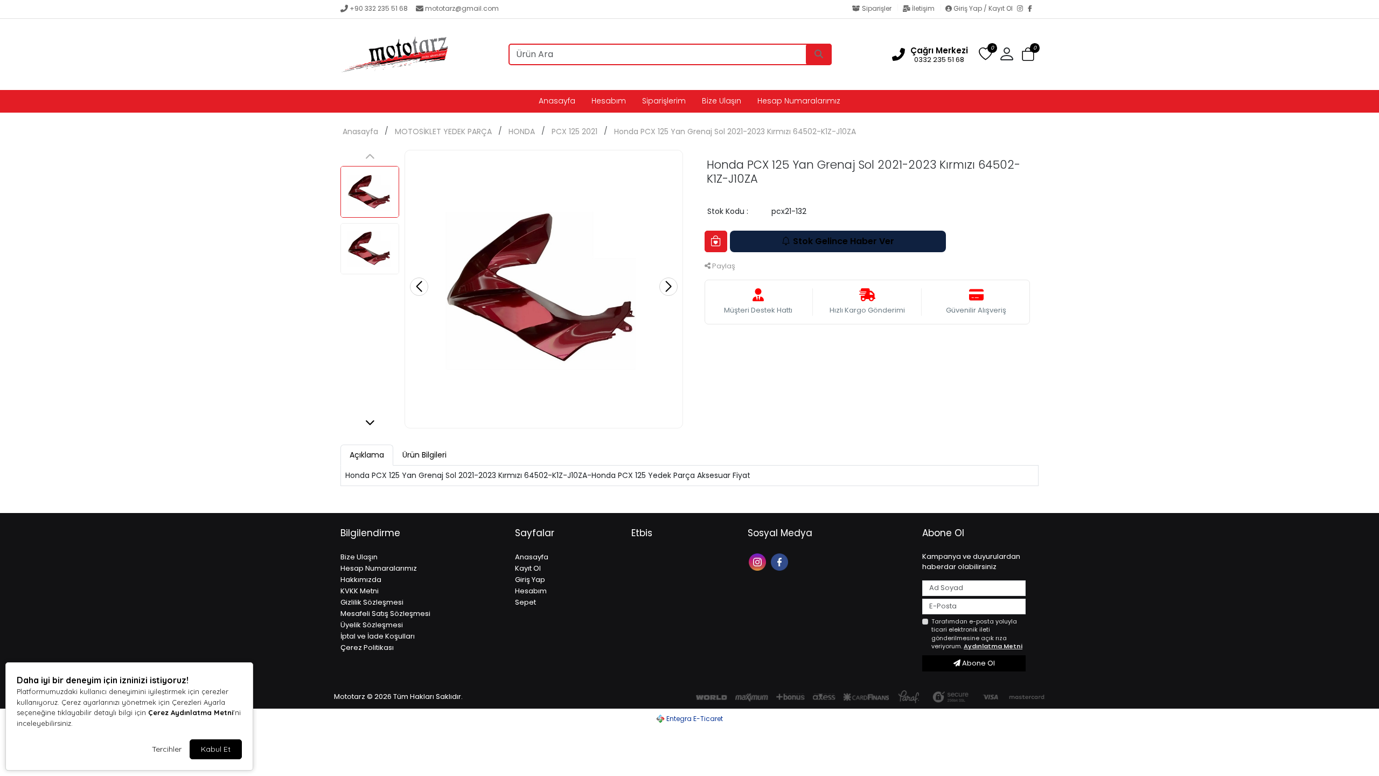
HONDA (522, 131)
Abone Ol (977, 663)
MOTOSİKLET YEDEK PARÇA (443, 131)
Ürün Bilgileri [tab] (424, 454)
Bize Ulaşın (721, 100)
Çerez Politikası (367, 647)
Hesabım (608, 100)
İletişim (923, 8)
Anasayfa (557, 100)
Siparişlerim (664, 100)
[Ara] (819, 54)
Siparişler (876, 8)
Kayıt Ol (528, 568)
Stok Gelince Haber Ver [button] (843, 241)
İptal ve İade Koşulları (377, 636)
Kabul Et (216, 749)
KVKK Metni (359, 591)
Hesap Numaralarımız (798, 100)
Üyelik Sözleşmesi (371, 625)
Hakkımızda (360, 579)
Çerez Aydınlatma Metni (190, 712)
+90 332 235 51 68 (379, 8)
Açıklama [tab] (367, 454)
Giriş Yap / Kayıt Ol (983, 8)
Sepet (525, 602)
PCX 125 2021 (574, 131)
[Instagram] (1022, 9)
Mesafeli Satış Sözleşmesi (385, 613)
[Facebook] (1033, 9)
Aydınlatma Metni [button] (993, 646)
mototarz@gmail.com (462, 8)
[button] (1028, 54)
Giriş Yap (530, 579)
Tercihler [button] (167, 749)
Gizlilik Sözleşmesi (371, 602)
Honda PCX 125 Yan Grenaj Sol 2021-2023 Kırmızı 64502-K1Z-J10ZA (735, 131)
